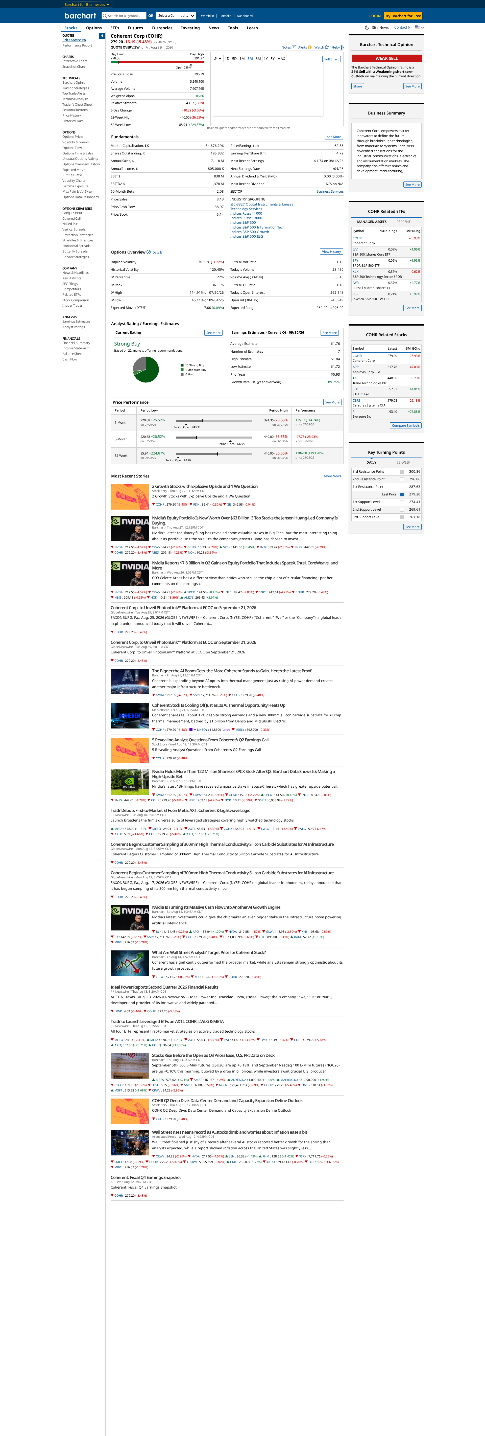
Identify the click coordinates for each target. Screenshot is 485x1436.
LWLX (265, 829)
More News (332, 476)
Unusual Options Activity (80, 158)
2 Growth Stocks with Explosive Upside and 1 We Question (205, 486)
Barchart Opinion (74, 82)
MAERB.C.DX (289, 1080)
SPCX (226, 547)
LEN (231, 1156)
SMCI (188, 1085)
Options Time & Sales (77, 153)
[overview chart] (277, 92)
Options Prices (72, 136)
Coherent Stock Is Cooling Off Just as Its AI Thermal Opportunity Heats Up (218, 705)
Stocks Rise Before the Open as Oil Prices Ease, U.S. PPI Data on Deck (213, 1055)
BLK (158, 931)
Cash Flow (69, 359)
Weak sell (387, 58)
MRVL (118, 942)
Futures (135, 28)
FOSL (155, 1085)
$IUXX (270, 1162)
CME (233, 1162)
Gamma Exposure (75, 186)
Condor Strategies (75, 257)
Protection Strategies (77, 235)
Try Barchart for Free (403, 15)
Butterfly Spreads (75, 251)
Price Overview (74, 39)
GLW (269, 931)
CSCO (118, 1085)
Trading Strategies (75, 88)
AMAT (198, 1080)
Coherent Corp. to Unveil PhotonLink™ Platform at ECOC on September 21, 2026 (183, 607)
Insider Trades (72, 305)
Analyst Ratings (73, 327)
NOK (191, 552)
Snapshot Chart (73, 66)
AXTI (191, 829)
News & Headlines (75, 272)
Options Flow (72, 147)
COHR (160, 504)
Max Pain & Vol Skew (77, 191)
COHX (228, 829)
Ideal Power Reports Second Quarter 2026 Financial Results (164, 987)
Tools (233, 28)
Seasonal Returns (75, 109)
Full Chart (331, 59)
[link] (338, 47)
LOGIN (375, 15)
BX (116, 937)
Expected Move (73, 169)
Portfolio (225, 16)
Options (94, 28)
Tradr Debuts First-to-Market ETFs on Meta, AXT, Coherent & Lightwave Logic (180, 810)
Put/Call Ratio (72, 175)
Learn (252, 28)
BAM (297, 937)
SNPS (298, 547)
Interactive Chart (74, 61)
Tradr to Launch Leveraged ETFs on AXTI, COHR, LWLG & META (167, 1021)
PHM (265, 1156)
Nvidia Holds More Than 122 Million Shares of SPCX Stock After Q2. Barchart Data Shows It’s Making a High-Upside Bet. (243, 774)
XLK (197, 977)
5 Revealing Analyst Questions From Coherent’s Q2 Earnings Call (210, 739)
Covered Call (71, 218)
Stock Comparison (75, 300)
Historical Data (73, 121)
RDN (196, 504)
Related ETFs (71, 294)
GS (225, 937)
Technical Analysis (75, 99)
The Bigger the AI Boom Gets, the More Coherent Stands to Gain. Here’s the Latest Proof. (232, 670)
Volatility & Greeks (75, 142)
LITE (262, 937)
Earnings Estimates (76, 321)
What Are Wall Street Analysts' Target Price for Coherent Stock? (209, 952)
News (213, 28)
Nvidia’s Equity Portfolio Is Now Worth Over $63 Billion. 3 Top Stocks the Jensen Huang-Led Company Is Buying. (244, 520)
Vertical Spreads (74, 229)
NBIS (155, 552)
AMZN (188, 597)
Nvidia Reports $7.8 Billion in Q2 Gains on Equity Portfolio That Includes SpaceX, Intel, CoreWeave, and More (245, 565)
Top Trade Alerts (74, 93)
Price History (71, 115)
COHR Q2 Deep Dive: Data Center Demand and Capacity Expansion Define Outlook (227, 1100)
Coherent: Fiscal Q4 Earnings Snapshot (146, 1177)
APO (196, 931)
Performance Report (77, 45)
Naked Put (70, 223)
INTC (263, 547)
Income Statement (76, 348)
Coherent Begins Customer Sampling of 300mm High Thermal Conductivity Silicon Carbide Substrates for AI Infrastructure (222, 844)
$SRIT (262, 800)
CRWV (156, 547)
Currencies (162, 28)
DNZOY (202, 729)
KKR (304, 931)
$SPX (196, 695)
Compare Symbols (406, 425)
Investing (190, 28)
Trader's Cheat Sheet (77, 104)
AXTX (118, 834)
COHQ (156, 1045)
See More (334, 136)
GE (229, 504)
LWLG (302, 829)
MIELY (239, 729)
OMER (306, 1085)
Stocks (71, 28)
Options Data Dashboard (80, 197)
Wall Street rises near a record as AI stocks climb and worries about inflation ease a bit (229, 1132)
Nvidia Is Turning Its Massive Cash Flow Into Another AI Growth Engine (216, 907)
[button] (419, 28)
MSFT (118, 1090)
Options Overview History (81, 164)
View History (331, 251)
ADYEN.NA (238, 1080)
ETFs (114, 28)
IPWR (118, 1011)
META (118, 829)
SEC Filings (70, 283)
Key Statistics (71, 278)
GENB (191, 547)
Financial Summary (76, 342)
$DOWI (192, 1162)
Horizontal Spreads (76, 245)
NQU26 (224, 1085)
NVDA (118, 547)
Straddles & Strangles (77, 240)
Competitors (71, 289)
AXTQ (190, 834)
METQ (156, 829)
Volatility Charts (73, 180)
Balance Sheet (72, 353)
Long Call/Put (72, 213)
